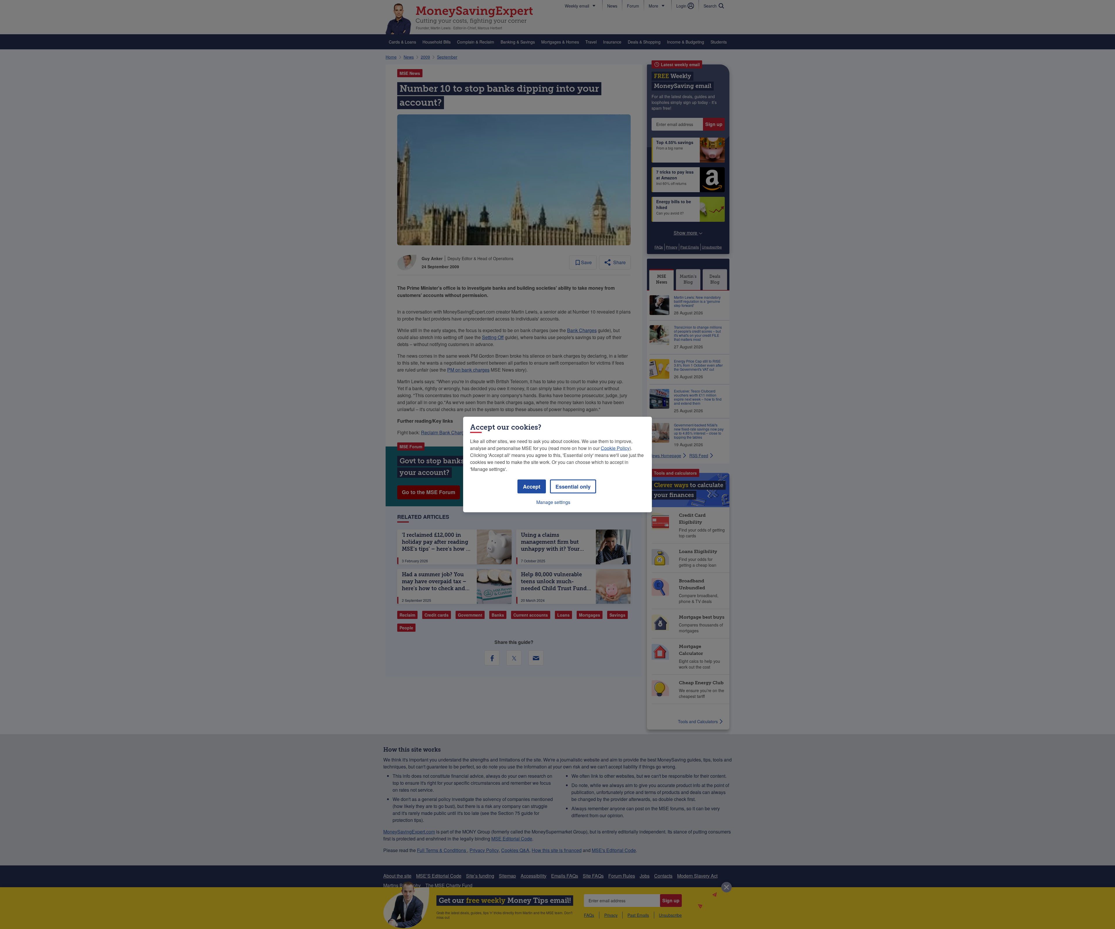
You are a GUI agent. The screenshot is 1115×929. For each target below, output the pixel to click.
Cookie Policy (615, 448)
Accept (531, 486)
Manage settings (553, 502)
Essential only (573, 486)
